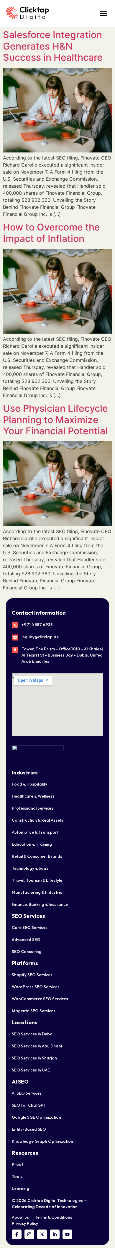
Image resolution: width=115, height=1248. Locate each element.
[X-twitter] (42, 1234)
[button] (103, 13)
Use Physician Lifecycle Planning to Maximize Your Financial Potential (55, 420)
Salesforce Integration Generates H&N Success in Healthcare (53, 46)
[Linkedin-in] (55, 1234)
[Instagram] (29, 1234)
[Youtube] (67, 1234)
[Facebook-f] (17, 1234)
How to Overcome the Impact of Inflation (51, 232)
